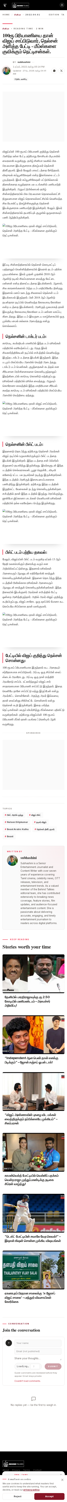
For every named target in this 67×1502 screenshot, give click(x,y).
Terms (26, 1470)
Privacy (16, 1470)
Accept (49, 1496)
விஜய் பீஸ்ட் (35, 815)
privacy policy (31, 1489)
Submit (53, 1366)
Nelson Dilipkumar (16, 822)
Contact (37, 1470)
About (6, 1470)
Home (6, 15)
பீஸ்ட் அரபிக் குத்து (14, 815)
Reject (17, 1496)
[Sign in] (61, 5)
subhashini (24, 62)
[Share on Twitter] (61, 71)
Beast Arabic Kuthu (17, 829)
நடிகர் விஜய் (40, 822)
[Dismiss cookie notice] (62, 1480)
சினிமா (17, 15)
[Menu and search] (5, 5)
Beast (9, 836)
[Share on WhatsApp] (54, 71)
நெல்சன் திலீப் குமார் (44, 829)
